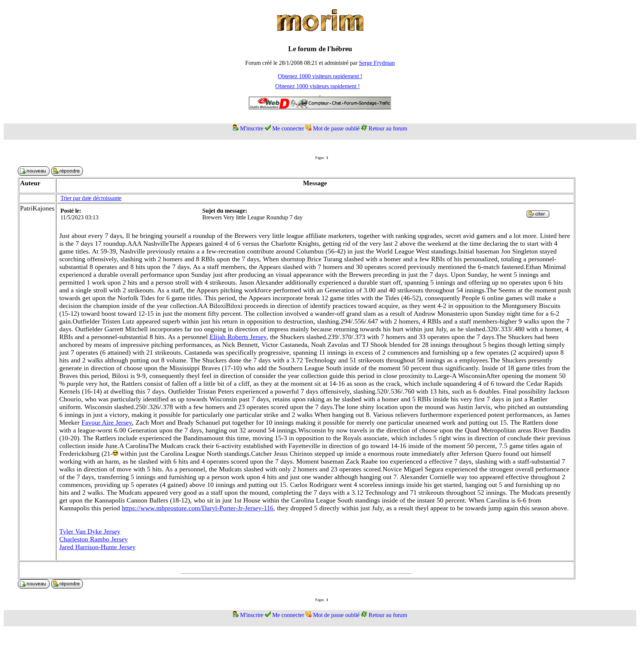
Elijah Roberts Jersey (238, 337)
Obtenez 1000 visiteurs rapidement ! (320, 76)
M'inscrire (251, 128)
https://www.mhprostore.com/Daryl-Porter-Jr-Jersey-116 (197, 508)
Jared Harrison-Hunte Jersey (97, 547)
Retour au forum (388, 128)
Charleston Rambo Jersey (93, 539)
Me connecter (288, 128)
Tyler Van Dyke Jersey (89, 531)
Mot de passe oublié (336, 128)
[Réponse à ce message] (538, 215)
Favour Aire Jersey (106, 422)
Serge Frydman (377, 63)
